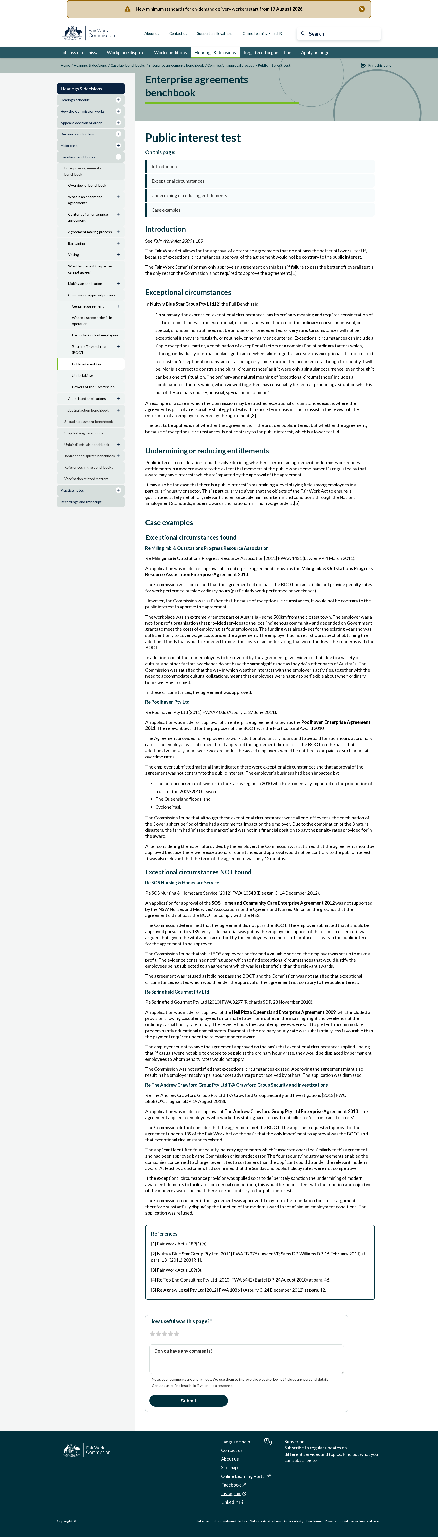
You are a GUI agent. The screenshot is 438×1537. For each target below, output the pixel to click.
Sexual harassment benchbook (88, 421)
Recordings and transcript (81, 502)
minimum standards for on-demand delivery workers (197, 9)
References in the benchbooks (88, 467)
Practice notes (72, 490)
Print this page (379, 65)
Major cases (70, 145)
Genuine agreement (88, 306)
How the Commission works (83, 111)
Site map (229, 1467)
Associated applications (87, 398)
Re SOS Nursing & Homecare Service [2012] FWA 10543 (200, 893)
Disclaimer (314, 1521)
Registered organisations (269, 52)
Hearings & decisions (215, 52)
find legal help (185, 1385)
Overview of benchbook (87, 185)
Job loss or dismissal (80, 52)
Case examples (166, 210)
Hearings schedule (75, 100)
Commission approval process (230, 65)
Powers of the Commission (93, 387)
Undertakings (83, 375)
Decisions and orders (77, 134)
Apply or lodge (315, 52)
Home (65, 65)
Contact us (178, 33)
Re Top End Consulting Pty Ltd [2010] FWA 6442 (204, 1280)
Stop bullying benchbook (83, 433)
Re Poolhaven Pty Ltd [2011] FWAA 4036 (185, 712)
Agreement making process (90, 232)
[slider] (164, 1334)
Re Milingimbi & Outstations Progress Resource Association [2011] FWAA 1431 (223, 558)
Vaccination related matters (86, 478)
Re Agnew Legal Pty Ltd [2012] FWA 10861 (199, 1290)
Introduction (164, 166)
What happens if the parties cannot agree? (90, 269)
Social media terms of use (359, 1521)
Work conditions (170, 52)
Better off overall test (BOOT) (89, 349)
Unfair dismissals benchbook (86, 444)
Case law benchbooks (128, 65)
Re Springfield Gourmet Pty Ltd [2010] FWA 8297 (194, 1002)
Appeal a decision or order (81, 123)
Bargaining (76, 243)
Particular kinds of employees (95, 335)
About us (151, 33)
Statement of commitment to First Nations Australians (238, 1521)
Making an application (85, 283)
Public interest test (87, 364)
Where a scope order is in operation (92, 320)
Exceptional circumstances (178, 181)
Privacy (330, 1521)
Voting (73, 254)
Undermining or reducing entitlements (189, 195)
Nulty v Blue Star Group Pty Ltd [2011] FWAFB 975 (207, 1253)
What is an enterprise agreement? (85, 200)
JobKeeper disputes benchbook (89, 456)
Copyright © (67, 1521)
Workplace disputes (127, 52)
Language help (235, 1441)
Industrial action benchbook (86, 410)
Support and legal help (214, 33)
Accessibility (293, 1521)
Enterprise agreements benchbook (176, 65)
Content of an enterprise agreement (88, 217)
